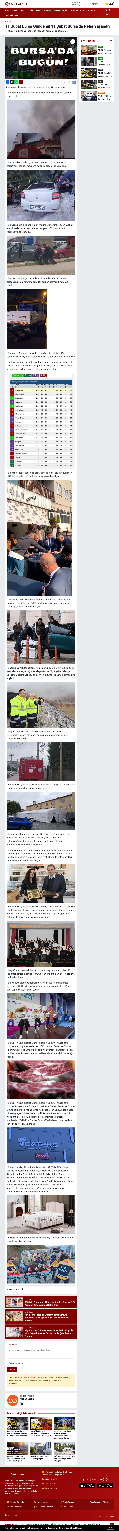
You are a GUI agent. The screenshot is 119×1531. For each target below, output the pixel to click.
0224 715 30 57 (51, 1479)
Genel (100, 70)
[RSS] (109, 1479)
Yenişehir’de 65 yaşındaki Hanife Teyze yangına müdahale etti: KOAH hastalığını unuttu (104, 63)
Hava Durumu (42, 1502)
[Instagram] (96, 1479)
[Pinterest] (92, 1479)
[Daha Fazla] (21, 82)
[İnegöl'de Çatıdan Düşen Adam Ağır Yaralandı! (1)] (41, 637)
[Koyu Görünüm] (109, 10)
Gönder (12, 1369)
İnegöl (15, 10)
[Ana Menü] (106, 15)
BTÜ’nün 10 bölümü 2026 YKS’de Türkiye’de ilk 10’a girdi (64, 1458)
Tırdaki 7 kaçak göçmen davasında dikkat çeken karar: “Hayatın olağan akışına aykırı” (104, 75)
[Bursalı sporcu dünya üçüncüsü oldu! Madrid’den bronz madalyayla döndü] (64, 1423)
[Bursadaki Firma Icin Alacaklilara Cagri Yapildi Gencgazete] (41, 1079)
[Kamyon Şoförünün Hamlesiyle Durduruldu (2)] (41, 255)
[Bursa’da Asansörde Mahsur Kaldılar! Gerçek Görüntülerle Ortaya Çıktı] (17, 1423)
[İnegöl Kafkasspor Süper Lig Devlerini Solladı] (41, 420)
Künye (14, 1515)
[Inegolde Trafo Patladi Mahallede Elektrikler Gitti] (41, 761)
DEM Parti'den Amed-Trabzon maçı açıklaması (105, 86)
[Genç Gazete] (17, 3)
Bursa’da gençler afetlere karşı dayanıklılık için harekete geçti (104, 52)
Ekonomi (91, 10)
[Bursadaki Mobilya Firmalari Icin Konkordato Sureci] (41, 1214)
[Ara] (106, 10)
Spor (22, 10)
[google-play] (105, 1485)
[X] (88, 1479)
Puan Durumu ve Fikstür (99, 1502)
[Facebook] (83, 1479)
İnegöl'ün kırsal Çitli (46, 599)
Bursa (7, 10)
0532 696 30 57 (50, 1484)
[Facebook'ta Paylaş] (7, 82)
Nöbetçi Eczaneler (17, 1502)
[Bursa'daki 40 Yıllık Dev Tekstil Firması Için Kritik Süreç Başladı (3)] (41, 1145)
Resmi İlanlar (12, 15)
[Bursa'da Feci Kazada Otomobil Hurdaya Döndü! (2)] (27, 319)
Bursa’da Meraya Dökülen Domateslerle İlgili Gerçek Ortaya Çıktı (40, 1433)
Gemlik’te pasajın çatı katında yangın (39, 1457)
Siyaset (56, 10)
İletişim (8, 1515)
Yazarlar (30, 10)
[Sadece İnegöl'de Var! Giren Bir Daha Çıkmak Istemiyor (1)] (39, 537)
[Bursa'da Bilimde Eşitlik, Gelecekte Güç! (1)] (41, 943)
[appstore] (87, 1485)
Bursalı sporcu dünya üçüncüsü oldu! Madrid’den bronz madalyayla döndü (62, 1434)
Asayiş (39, 10)
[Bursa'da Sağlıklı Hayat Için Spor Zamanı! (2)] (41, 1016)
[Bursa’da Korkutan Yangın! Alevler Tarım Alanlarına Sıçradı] (17, 1448)
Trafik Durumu (68, 1502)
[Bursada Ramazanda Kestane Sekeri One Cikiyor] (41, 883)
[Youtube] (101, 1479)
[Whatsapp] (105, 1479)
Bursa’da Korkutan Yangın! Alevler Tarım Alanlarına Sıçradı (16, 1458)
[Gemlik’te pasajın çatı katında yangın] (41, 1448)
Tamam (110, 1527)
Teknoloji (73, 10)
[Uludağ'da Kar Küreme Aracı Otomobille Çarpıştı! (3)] (41, 195)
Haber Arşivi (68, 1507)
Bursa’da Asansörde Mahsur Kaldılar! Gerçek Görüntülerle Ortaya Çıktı (17, 1433)
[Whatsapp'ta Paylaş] (16, 82)
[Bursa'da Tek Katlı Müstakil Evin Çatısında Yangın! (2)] (41, 129)
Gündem (47, 10)
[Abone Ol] (74, 82)
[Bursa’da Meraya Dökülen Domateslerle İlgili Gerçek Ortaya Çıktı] (41, 1423)
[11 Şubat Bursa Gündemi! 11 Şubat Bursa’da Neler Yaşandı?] (41, 58)
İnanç (82, 10)
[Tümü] (111, 40)
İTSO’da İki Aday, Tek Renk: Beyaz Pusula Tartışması (104, 98)
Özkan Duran (12, 87)
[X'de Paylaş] (12, 82)
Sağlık (64, 10)
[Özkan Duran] (12, 1400)
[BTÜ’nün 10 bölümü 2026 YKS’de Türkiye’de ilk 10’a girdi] (64, 1448)
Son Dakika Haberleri (44, 1507)
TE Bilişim (110, 1516)
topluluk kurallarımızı (29, 1377)
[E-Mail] (22, 1404)
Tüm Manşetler (15, 1507)
